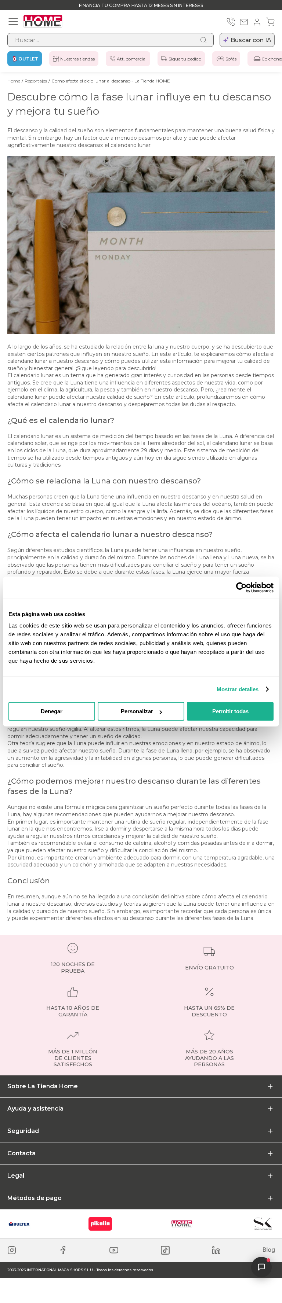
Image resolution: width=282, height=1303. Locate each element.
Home (13, 81)
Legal (15, 1175)
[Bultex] (19, 1224)
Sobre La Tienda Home (42, 1086)
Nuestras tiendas (77, 59)
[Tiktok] (165, 1250)
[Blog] (269, 1250)
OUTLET (28, 59)
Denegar (51, 711)
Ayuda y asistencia (35, 1108)
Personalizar (137, 711)
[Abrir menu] (13, 22)
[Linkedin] (216, 1250)
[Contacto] (243, 22)
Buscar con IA (251, 40)
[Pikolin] (100, 1224)
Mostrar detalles (238, 689)
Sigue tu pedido (185, 59)
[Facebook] (62, 1250)
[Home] (182, 1224)
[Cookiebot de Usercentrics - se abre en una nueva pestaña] (241, 587)
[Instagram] (11, 1250)
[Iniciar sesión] (257, 22)
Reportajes (36, 81)
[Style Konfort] (263, 1224)
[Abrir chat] (261, 1267)
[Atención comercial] (230, 22)
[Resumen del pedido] (270, 22)
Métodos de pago (34, 1198)
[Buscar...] (203, 39)
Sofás (230, 59)
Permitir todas (230, 711)
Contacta (21, 1153)
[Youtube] (113, 1250)
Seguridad (23, 1130)
